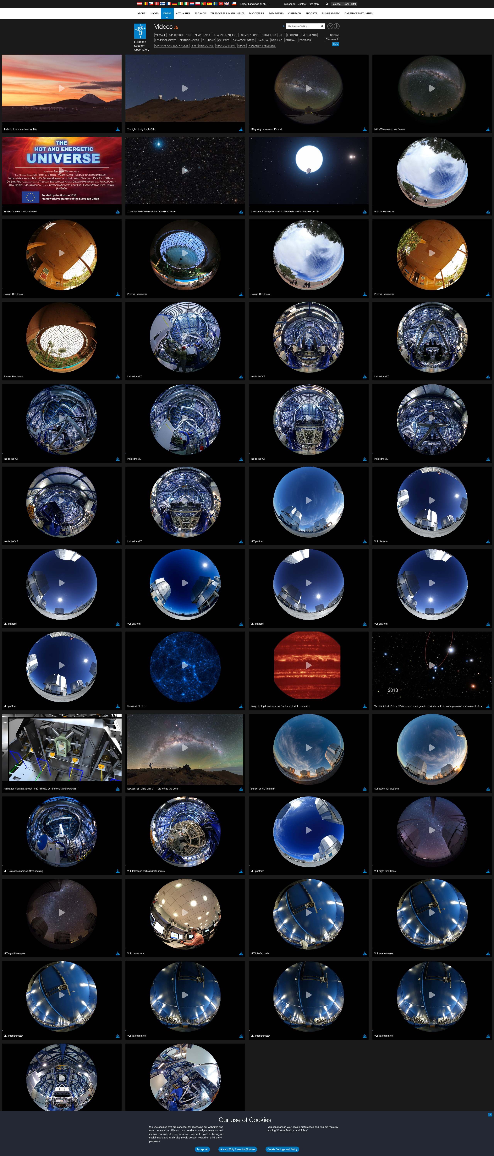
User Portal (350, 3)
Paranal (290, 40)
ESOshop (200, 13)
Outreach (294, 13)
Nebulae (276, 40)
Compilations (249, 35)
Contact (302, 3)
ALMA (198, 35)
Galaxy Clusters (244, 40)
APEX (207, 35)
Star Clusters (225, 45)
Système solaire (202, 45)
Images (154, 13)
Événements (276, 13)
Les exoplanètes (165, 40)
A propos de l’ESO (180, 35)
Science (336, 3)
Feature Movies (189, 40)
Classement (332, 39)
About (141, 13)
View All (160, 35)
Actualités (183, 13)
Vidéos (167, 13)
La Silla (263, 40)
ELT (282, 35)
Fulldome (208, 40)
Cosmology (269, 35)
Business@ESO (331, 13)
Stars (242, 45)
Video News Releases (262, 45)
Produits (311, 13)
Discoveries (256, 13)
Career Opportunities (359, 13)
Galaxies (223, 40)
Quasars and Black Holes (172, 45)
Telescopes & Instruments (227, 13)
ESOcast (292, 35)
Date (335, 44)
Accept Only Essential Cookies (237, 1149)
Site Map (314, 3)
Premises (305, 40)
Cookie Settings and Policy (282, 1149)
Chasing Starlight (226, 35)
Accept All (202, 1149)
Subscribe (289, 3)
